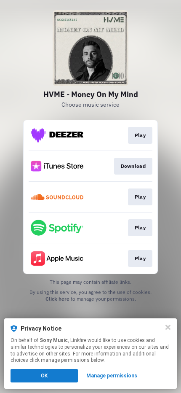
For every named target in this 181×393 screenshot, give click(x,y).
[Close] (168, 327)
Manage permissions (111, 376)
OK (44, 376)
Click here (57, 299)
